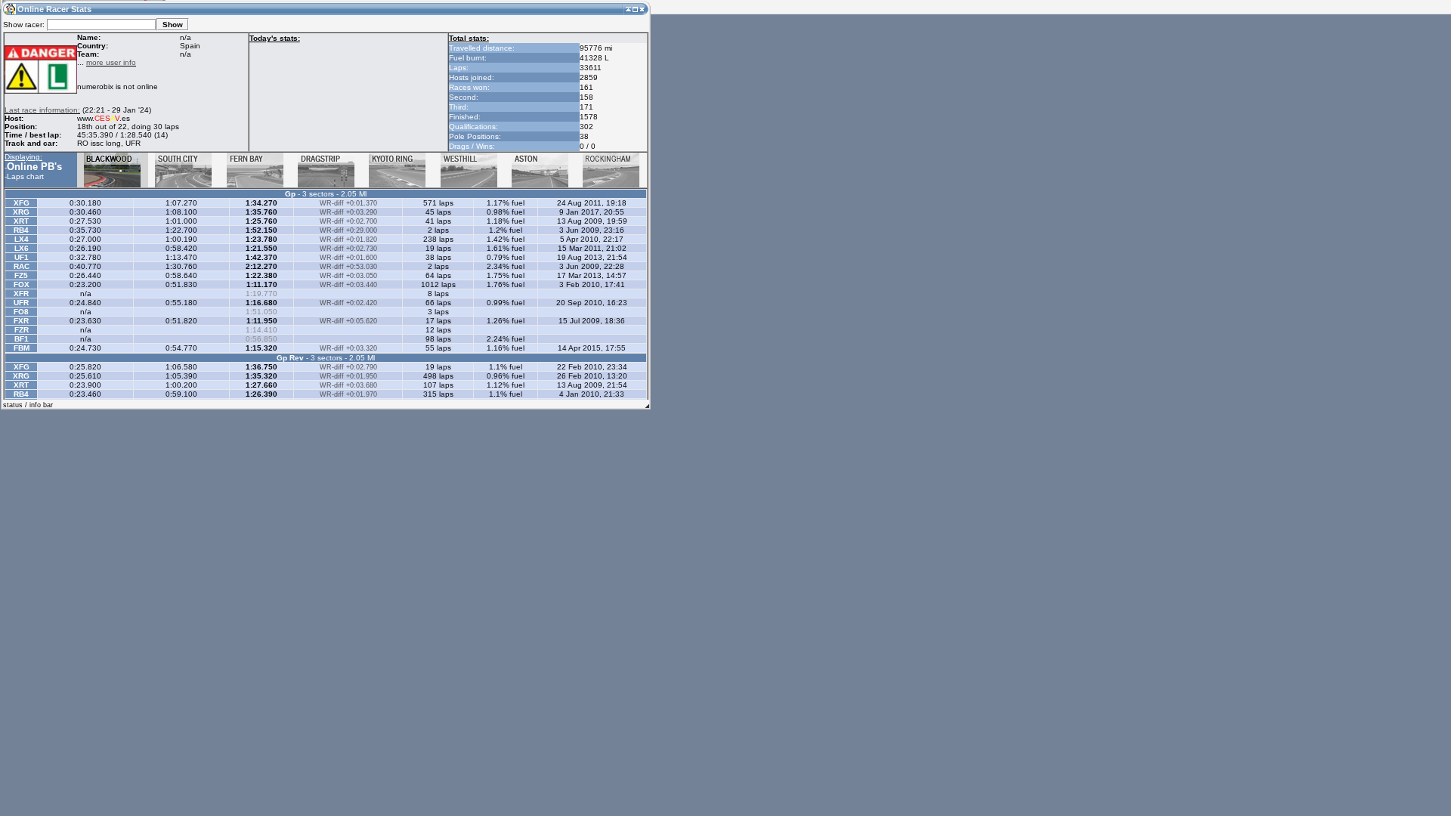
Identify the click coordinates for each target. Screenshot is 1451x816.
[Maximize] (635, 9)
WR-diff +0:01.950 (348, 376)
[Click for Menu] (9, 9)
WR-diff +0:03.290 (348, 212)
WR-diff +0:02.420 (348, 303)
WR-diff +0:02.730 (348, 248)
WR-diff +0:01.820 (348, 239)
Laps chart (25, 176)
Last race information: (42, 110)
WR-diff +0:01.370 (348, 203)
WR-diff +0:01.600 (348, 257)
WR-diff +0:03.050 (348, 276)
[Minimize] (628, 9)
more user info (111, 62)
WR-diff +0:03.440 (348, 285)
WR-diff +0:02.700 (348, 221)
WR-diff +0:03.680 (348, 385)
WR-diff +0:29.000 (348, 230)
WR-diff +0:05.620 (348, 321)
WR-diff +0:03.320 (348, 348)
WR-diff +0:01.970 (348, 394)
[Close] (642, 9)
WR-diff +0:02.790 (348, 367)
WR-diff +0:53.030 (348, 266)
